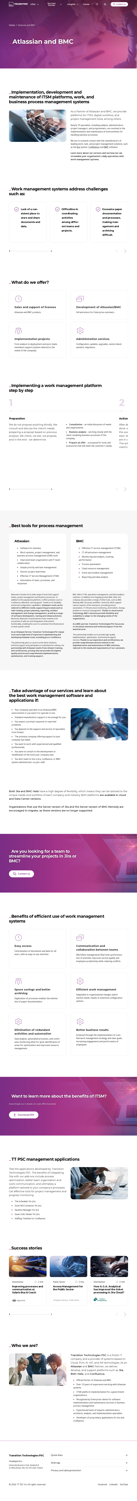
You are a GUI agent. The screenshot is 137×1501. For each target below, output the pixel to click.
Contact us (24, 874)
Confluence (94, 147)
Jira (78, 147)
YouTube (124, 1484)
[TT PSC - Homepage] (18, 4)
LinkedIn (113, 1484)
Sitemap (55, 1463)
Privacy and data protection (66, 1470)
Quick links (57, 1455)
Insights (71, 4)
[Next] (125, 251)
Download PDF (26, 1115)
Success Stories (51, 4)
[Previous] (117, 251)
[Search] (97, 4)
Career (86, 4)
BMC (106, 147)
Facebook (102, 1484)
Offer (33, 4)
